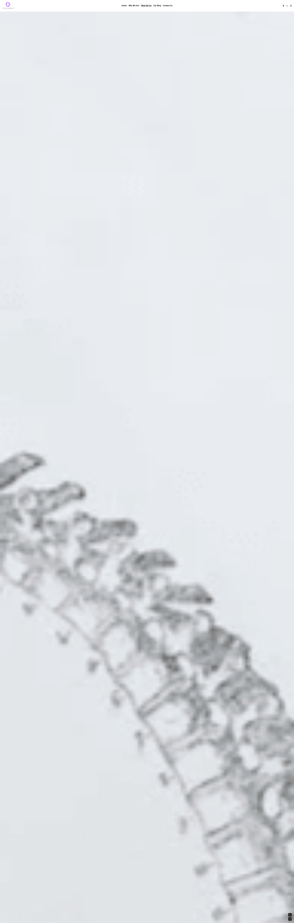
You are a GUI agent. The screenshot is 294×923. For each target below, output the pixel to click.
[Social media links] (283, 6)
